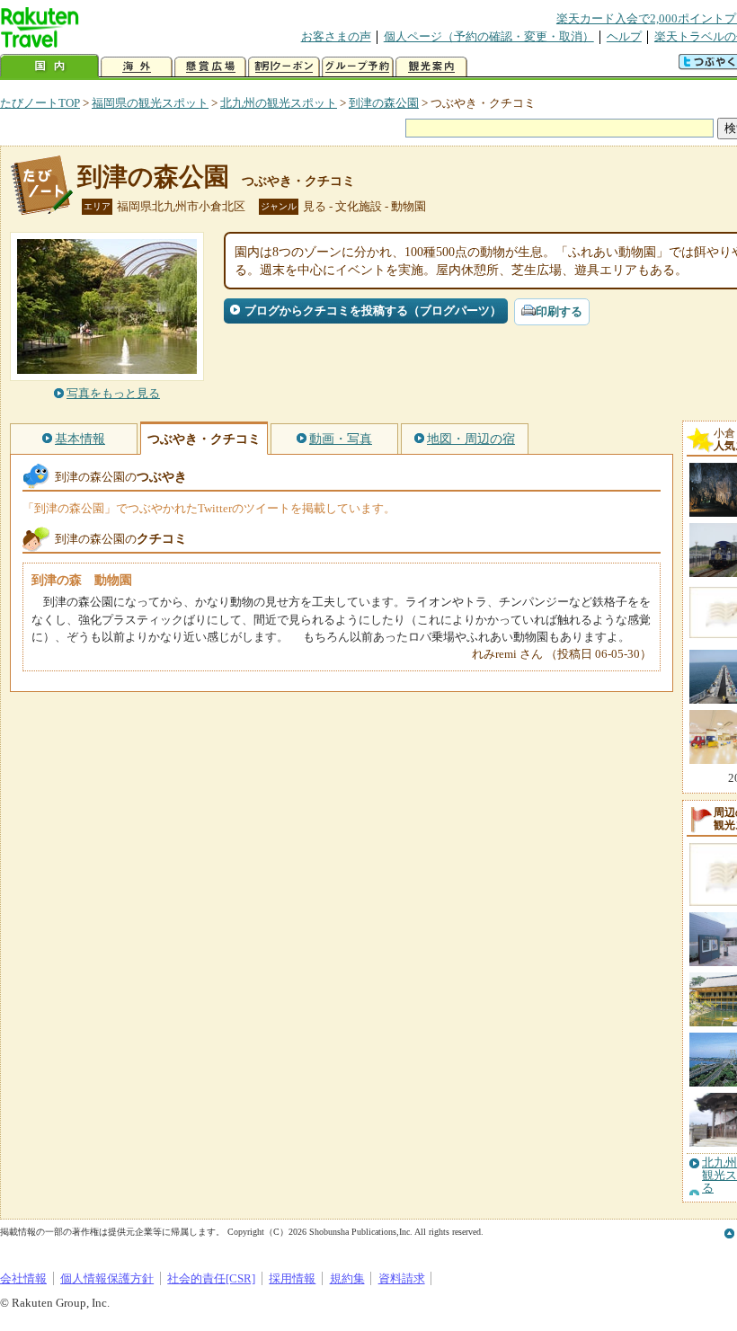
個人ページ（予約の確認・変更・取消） (489, 36)
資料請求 (401, 1278)
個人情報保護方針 (107, 1278)
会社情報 (23, 1278)
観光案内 (431, 67)
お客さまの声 (336, 36)
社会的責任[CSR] (211, 1278)
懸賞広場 (210, 67)
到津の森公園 (384, 103)
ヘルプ (624, 36)
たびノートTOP (40, 103)
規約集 (347, 1278)
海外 (137, 67)
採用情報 (292, 1278)
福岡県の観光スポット (150, 103)
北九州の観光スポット (278, 103)
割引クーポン (284, 67)
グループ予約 (358, 67)
